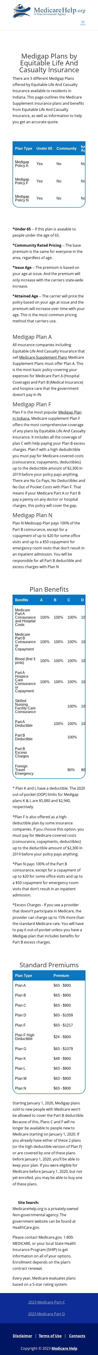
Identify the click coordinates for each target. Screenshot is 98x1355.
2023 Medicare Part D (46, 1313)
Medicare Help (64, 1348)
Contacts (77, 1335)
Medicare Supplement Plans (43, 357)
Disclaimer (22, 1335)
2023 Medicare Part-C (46, 1302)
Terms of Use (50, 1335)
